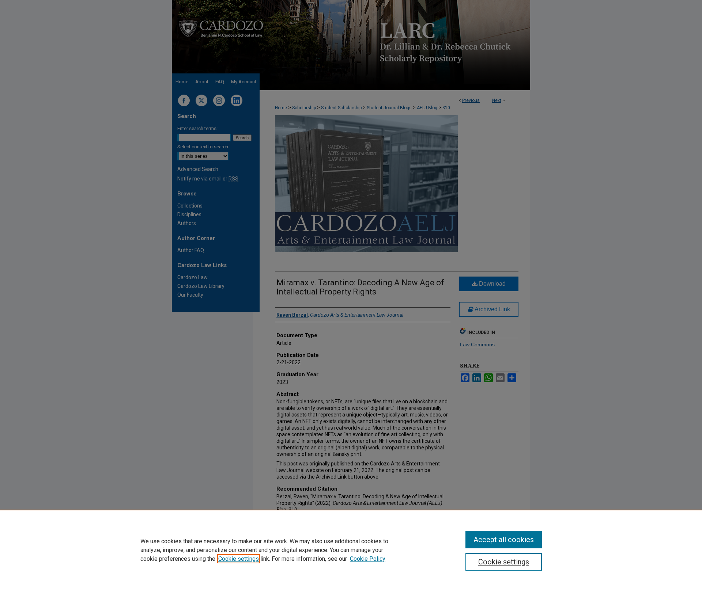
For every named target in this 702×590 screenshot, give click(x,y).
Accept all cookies (503, 539)
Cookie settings (238, 558)
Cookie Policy (367, 558)
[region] (351, 550)
